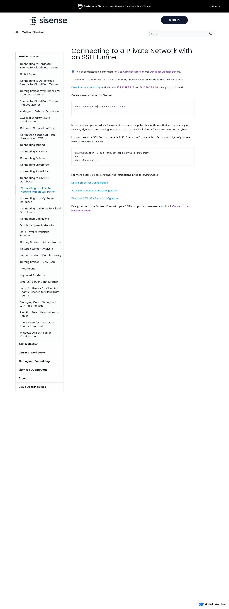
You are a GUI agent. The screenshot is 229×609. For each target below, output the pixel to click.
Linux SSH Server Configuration (89, 182)
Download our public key (86, 87)
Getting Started (33, 32)
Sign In (215, 6)
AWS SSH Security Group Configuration (94, 190)
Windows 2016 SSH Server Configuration (95, 198)
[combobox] (181, 33)
